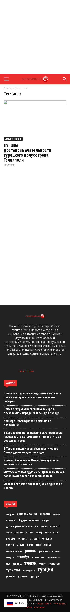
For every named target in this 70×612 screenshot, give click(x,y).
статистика (38, 557)
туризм (30, 563)
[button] (6, 79)
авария (10, 514)
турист (42, 564)
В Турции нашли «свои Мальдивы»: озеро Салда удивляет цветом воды (31, 450)
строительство (53, 557)
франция (35, 576)
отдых (47, 538)
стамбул (23, 557)
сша (8, 563)
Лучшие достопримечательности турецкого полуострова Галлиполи (27, 153)
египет (54, 526)
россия (31, 551)
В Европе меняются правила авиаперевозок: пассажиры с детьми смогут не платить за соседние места (33, 436)
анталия (45, 514)
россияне (44, 551)
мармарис (35, 539)
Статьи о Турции (13, 139)
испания (18, 532)
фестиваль (23, 577)
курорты (22, 538)
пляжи (38, 545)
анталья (56, 514)
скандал (56, 551)
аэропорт (11, 520)
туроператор (29, 570)
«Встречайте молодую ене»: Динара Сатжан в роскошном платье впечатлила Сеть (34, 474)
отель (21, 544)
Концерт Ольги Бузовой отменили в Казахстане (27, 423)
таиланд (17, 563)
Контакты (39, 607)
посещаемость (14, 551)
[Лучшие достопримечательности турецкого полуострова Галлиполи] (35, 120)
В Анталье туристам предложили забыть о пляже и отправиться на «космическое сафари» (32, 397)
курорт (10, 538)
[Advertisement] (35, 37)
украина (10, 576)
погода (47, 545)
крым (56, 532)
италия (29, 532)
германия (34, 520)
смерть (10, 557)
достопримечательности (22, 526)
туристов (54, 563)
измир (9, 533)
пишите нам (26, 371)
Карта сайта (44, 603)
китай (48, 532)
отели (10, 544)
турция (45, 569)
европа (44, 526)
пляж (30, 544)
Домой (8, 88)
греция (45, 520)
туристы (13, 570)
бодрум (22, 520)
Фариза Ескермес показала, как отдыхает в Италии (33, 486)
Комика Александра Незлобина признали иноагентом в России (31, 462)
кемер (39, 532)
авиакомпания (27, 514)
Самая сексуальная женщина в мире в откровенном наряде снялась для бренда (31, 411)
